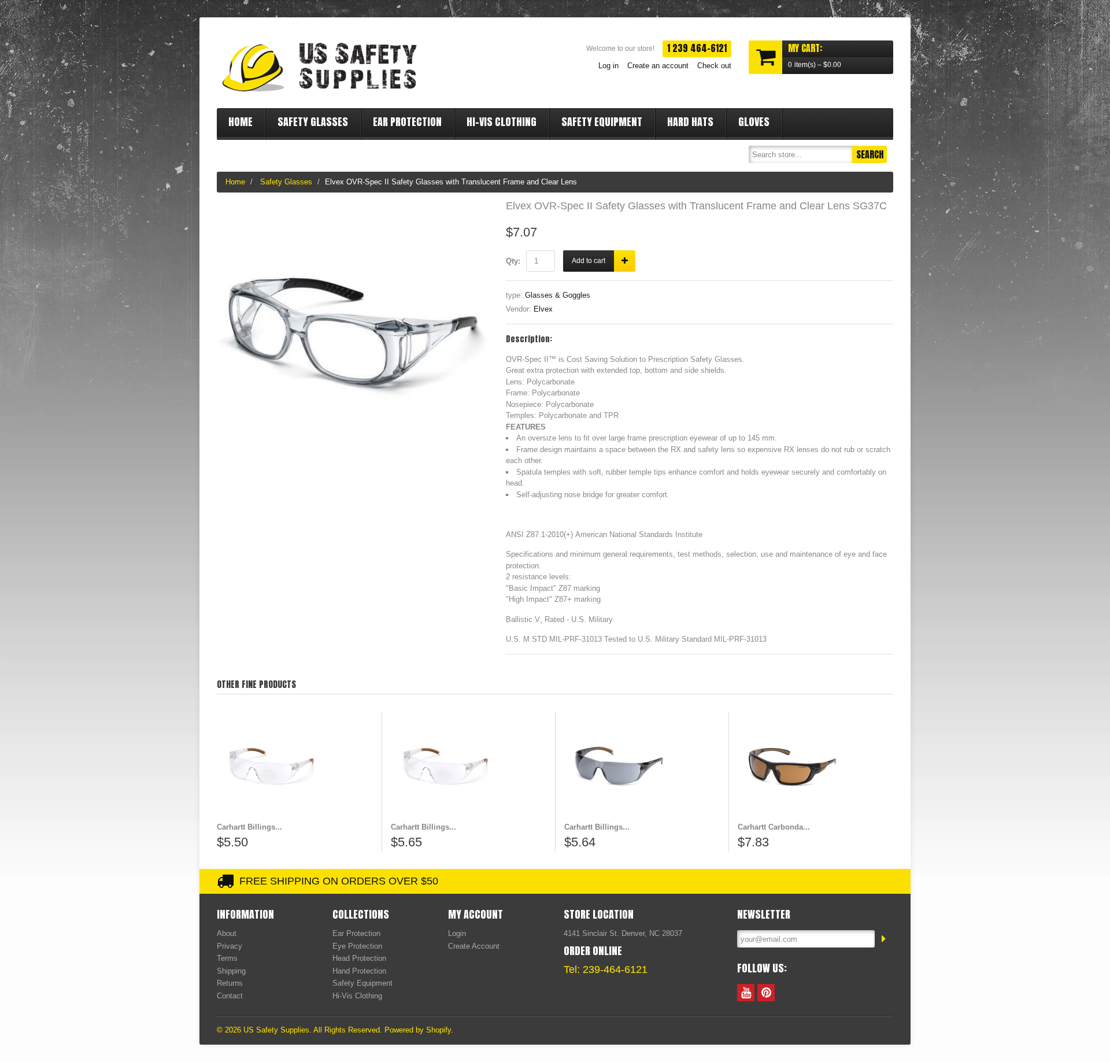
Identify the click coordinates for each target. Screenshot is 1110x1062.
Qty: (513, 261)
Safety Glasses (313, 121)
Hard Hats (690, 121)
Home (240, 121)
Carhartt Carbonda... (774, 827)
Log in (608, 65)
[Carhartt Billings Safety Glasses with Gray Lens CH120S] (642, 767)
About (226, 933)
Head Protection (359, 958)
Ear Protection (407, 121)
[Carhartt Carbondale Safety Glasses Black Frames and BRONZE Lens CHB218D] (815, 767)
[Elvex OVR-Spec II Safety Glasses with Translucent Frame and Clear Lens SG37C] (353, 206)
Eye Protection (357, 946)
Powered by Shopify (417, 1030)
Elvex (543, 309)
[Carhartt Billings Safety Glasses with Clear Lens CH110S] (295, 767)
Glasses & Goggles (557, 295)
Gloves (753, 121)
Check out (714, 65)
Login (457, 933)
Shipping (231, 971)
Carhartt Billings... (249, 827)
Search (869, 154)
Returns (230, 983)
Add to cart (588, 261)
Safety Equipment (601, 121)
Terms (227, 958)
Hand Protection (359, 971)
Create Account (474, 946)
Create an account (658, 65)
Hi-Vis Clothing (501, 121)
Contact (230, 995)
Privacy (229, 946)
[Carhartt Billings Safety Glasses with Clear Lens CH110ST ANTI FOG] (468, 767)
